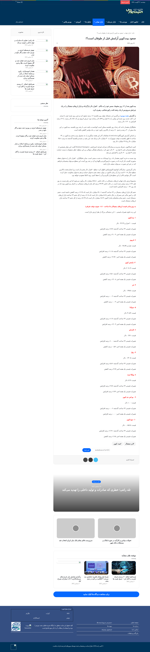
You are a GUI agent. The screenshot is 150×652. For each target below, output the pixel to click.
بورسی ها (123, 22)
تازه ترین (41, 32)
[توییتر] (96, 460)
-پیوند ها (109, 626)
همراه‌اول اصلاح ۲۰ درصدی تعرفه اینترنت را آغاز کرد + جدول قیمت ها (25, 86)
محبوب (20, 32)
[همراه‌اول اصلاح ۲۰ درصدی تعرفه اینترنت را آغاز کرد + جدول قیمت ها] (124, 568)
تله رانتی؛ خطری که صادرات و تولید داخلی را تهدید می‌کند (96, 489)
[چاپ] (85, 460)
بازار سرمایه (111, 22)
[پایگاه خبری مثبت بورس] (137, 11)
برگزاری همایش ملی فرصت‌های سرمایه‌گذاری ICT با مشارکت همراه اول (69, 579)
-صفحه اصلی (135, 622)
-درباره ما (136, 626)
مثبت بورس (125, 116)
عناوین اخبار (134, 22)
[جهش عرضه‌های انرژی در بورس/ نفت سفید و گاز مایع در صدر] (42, 53)
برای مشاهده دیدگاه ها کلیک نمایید (96, 594)
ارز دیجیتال (129, 444)
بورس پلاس (67, 22)
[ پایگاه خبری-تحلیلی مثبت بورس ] (45, 625)
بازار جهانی (99, 22)
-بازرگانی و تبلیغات (133, 633)
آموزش (78, 22)
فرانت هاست (56, 646)
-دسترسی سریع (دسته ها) (104, 622)
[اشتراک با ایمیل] (90, 460)
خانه (143, 22)
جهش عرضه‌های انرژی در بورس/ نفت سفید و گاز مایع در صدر (24, 52)
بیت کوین (117, 444)
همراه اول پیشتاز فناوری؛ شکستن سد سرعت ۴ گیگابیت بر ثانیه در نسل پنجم (96, 579)
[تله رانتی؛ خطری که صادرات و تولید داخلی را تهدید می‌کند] (42, 43)
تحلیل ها (88, 22)
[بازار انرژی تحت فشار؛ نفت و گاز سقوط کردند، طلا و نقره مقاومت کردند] (42, 64)
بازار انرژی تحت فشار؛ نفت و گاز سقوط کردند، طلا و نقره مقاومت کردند (24, 63)
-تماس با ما (135, 629)
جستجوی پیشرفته (107, 629)
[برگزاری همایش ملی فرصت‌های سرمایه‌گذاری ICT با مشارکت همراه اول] (69, 568)
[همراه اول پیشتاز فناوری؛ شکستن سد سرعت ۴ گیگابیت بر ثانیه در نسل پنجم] (96, 568)
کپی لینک (86, 450)
